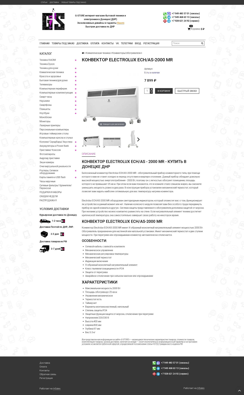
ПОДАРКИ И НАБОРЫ (50, 192)
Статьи (44, 2)
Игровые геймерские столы (54, 133)
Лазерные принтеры (50, 125)
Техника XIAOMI (48, 60)
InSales (56, 388)
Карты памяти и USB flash (53, 177)
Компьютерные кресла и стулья (56, 137)
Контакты (108, 43)
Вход (138, 43)
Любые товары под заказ (73, 2)
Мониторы (45, 121)
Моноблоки (46, 117)
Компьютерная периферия (53, 88)
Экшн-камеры (47, 162)
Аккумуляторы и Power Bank (54, 146)
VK (117, 43)
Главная (45, 43)
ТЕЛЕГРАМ (127, 43)
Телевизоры (46, 84)
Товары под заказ (63, 43)
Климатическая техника (52, 72)
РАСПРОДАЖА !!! (48, 200)
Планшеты (45, 109)
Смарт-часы (46, 96)
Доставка (54, 2)
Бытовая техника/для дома (53, 80)
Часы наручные (47, 181)
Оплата (95, 43)
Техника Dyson (47, 64)
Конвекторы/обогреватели (126, 53)
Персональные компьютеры (54, 129)
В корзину (164, 91)
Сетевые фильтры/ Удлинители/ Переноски (56, 186)
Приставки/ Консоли (50, 150)
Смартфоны (46, 105)
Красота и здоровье (50, 76)
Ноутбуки (44, 113)
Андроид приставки (50, 158)
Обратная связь (48, 374)
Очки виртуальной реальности (55, 166)
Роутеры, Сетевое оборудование (49, 171)
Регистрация (151, 43)
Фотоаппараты (47, 154)
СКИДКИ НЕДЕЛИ (49, 196)
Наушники (45, 101)
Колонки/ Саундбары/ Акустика (56, 141)
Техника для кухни (49, 68)
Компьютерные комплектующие (56, 92)
